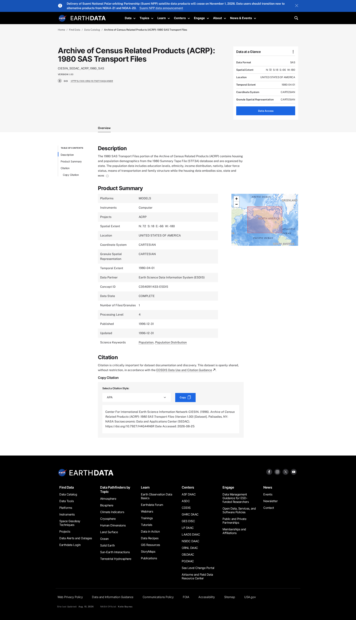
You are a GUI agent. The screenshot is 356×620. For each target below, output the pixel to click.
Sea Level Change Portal (198, 568)
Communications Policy (158, 597)
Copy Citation (71, 174)
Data (128, 18)
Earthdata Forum (152, 505)
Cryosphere (108, 519)
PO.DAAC (188, 561)
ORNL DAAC (190, 548)
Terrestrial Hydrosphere (115, 559)
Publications (149, 558)
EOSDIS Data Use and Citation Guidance (184, 370)
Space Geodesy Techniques (69, 523)
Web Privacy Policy (70, 597)
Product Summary (71, 161)
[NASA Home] (62, 18)
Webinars (147, 511)
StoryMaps (148, 551)
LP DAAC (188, 528)
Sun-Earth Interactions (115, 552)
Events (267, 494)
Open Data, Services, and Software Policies (239, 510)
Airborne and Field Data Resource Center (197, 576)
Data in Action (150, 531)
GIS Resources (150, 545)
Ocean (104, 539)
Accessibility (206, 597)
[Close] (296, 6)
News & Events (241, 18)
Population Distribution (171, 342)
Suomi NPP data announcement (161, 8)
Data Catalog (92, 29)
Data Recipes (149, 538)
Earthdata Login (70, 545)
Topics (144, 18)
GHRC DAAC (190, 514)
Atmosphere (108, 498)
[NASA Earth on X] (286, 471)
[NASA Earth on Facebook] (269, 471)
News (267, 487)
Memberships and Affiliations (234, 531)
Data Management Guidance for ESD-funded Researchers (235, 498)
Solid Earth (107, 545)
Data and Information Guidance (112, 597)
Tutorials (146, 525)
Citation (65, 168)
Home (61, 29)
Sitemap (229, 597)
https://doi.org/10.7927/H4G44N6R (92, 81)
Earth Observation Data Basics (156, 496)
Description (67, 154)
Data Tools (66, 501)
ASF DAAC (189, 494)
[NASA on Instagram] (277, 471)
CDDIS (186, 508)
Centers (180, 18)
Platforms (65, 508)
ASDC (186, 501)
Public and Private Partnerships (234, 520)
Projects (64, 531)
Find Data (74, 29)
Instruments (67, 514)
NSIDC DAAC (190, 541)
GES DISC (188, 521)
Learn (161, 18)
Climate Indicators (112, 512)
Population (146, 342)
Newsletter (270, 501)
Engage (199, 18)
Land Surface (109, 532)
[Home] (88, 18)
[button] (103, 176)
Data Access (265, 110)
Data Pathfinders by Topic (115, 489)
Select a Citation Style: (115, 388)
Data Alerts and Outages (75, 538)
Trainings (147, 518)
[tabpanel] (178, 292)
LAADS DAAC (191, 534)
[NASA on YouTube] (294, 471)
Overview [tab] (104, 128)
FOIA (186, 597)
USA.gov (250, 597)
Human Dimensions (113, 525)
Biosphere (106, 505)
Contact (268, 508)
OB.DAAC (188, 554)
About (217, 18)
